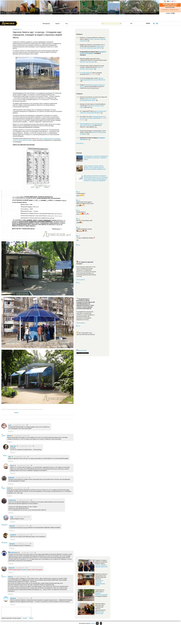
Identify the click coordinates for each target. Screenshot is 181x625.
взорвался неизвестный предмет (93, 52)
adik (9, 456)
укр (131, 23)
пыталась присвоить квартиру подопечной (93, 40)
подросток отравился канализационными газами (88, 99)
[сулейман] (5, 538)
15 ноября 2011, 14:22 (20, 456)
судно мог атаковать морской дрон (91, 68)
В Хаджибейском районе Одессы (90, 51)
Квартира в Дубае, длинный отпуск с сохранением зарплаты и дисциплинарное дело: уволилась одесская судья (15, 13)
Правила (24, 618)
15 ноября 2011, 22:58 (20, 517)
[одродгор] (5, 601)
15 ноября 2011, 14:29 (23, 465)
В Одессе (82, 85)
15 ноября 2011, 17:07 (23, 535)
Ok (97, 623)
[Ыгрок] (5, 468)
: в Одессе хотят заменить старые (91, 126)
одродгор (13, 598)
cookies (93, 623)
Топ (67, 23)
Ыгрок (12, 465)
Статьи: (79, 153)
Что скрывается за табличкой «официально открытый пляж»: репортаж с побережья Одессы (96, 157)
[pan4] (4, 428)
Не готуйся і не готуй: (86, 116)
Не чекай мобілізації (85, 73)
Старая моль (12, 500)
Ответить (11, 431)
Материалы (46, 23)
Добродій (11, 477)
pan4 (9, 425)
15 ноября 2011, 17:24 (27, 552)
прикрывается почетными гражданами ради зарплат (92, 47)
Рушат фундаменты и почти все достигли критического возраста (91, 124)
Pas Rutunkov (14, 552)
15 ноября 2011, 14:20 (25, 446)
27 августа (79, 93)
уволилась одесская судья (87, 62)
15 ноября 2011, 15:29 (23, 500)
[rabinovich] (4, 571)
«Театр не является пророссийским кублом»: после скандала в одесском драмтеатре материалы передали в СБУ (95, 167)
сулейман (13, 535)
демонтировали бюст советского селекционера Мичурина (93, 111)
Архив (57, 23)
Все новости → (80, 143)
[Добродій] (4, 480)
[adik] (5, 455)
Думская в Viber (82, 350)
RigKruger (13, 446)
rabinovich (11, 568)
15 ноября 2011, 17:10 (22, 543)
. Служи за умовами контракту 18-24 (91, 73)
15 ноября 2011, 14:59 (21, 477)
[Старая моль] (4, 503)
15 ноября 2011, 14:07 (19, 425)
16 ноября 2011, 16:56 (20, 576)
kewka (9, 435)
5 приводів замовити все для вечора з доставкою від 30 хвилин (93, 117)
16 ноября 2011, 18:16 (23, 598)
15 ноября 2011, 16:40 (22, 526)
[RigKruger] (5, 449)
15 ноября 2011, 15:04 (20, 488)
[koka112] (3, 577)
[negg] (5, 520)
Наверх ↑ (16, 412)
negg (11, 517)
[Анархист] (4, 525)
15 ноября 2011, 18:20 (22, 568)
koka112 (10, 576)
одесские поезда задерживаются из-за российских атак (92, 79)
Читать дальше (80, 279)
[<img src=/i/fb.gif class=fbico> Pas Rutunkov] (4, 555)
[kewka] (3, 435)
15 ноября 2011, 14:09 (20, 435)
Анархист (12, 526)
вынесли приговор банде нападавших (93, 133)
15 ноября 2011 (16, 29)
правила (24, 569)
